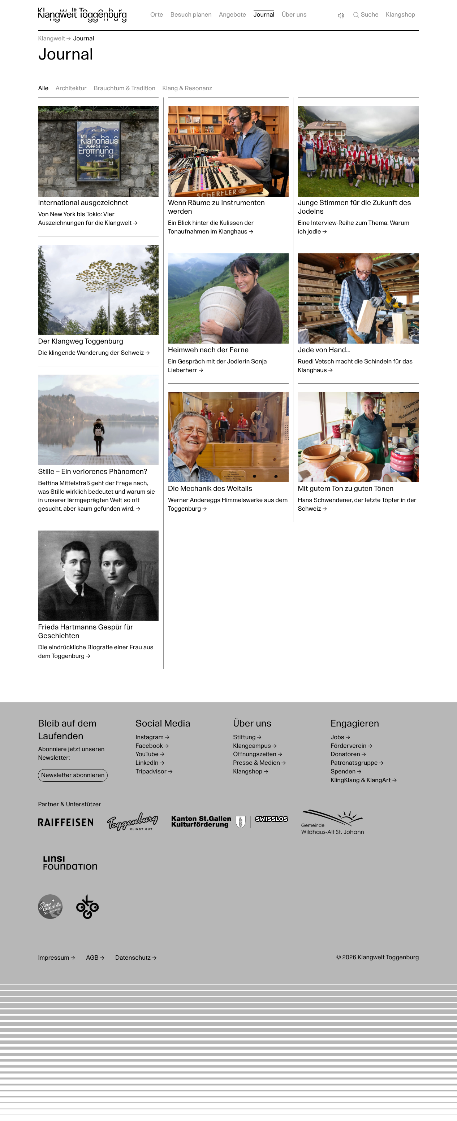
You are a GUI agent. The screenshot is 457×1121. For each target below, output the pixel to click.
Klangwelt (51, 39)
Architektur (71, 89)
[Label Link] (50, 908)
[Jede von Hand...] (358, 314)
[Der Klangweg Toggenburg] (98, 301)
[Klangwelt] (82, 15)
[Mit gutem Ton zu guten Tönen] (358, 452)
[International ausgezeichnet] (98, 166)
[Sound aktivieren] (340, 15)
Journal (264, 15)
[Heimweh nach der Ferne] (228, 314)
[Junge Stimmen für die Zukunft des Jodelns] (358, 171)
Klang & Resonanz (187, 89)
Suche (370, 15)
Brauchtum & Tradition (124, 89)
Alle (43, 89)
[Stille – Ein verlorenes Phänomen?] (98, 444)
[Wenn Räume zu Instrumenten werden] (228, 171)
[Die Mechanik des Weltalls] (228, 452)
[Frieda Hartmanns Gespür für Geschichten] (98, 595)
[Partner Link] (65, 823)
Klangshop (400, 15)
